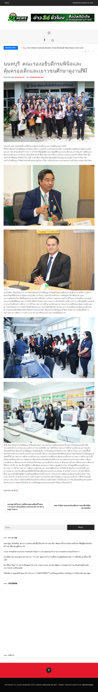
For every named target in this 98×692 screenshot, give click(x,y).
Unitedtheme (87, 685)
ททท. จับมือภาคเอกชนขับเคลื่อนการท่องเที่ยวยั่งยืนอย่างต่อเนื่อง (72, 507)
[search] (52, 40)
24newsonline (37, 77)
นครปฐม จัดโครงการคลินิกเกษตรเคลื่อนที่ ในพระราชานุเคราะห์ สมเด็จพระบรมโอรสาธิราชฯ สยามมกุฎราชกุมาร (25, 506)
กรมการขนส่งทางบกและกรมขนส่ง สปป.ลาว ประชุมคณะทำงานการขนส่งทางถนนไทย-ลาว (42, 551)
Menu (7, 3)
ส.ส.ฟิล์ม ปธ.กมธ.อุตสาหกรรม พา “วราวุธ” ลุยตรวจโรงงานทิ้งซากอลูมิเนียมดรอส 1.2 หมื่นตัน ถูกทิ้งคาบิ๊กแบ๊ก (47, 558)
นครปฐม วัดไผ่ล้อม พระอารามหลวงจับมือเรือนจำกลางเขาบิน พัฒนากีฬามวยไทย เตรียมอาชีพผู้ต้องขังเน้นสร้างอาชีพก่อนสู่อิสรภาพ (48, 544)
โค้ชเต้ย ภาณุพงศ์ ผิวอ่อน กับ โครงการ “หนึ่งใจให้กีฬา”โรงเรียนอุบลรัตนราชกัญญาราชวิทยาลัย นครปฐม (47, 573)
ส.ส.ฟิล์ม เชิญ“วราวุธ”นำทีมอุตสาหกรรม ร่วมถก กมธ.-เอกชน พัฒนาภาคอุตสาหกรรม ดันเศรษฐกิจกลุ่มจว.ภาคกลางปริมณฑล (46, 566)
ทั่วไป (16, 491)
